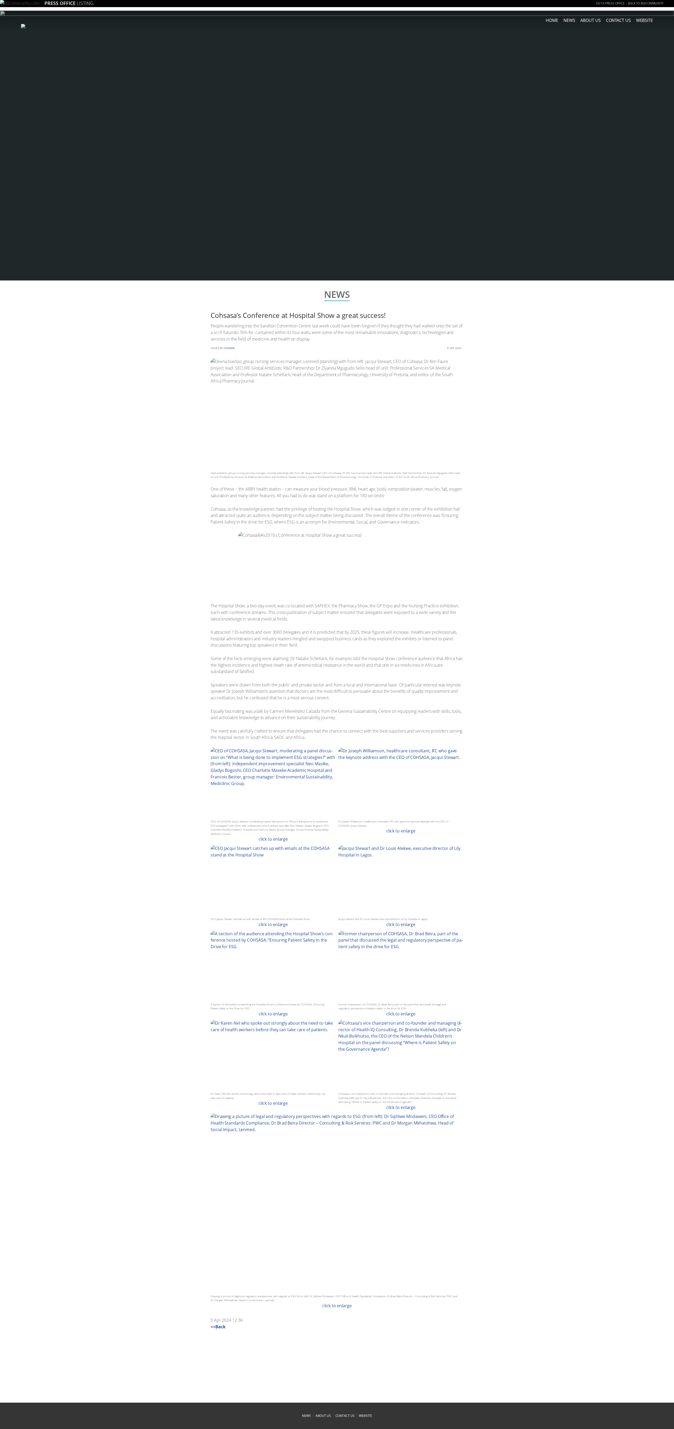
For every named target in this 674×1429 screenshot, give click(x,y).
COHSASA (229, 348)
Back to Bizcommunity (645, 3)
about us (590, 20)
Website (644, 20)
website (365, 1415)
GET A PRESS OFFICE (610, 3)
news (569, 20)
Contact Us (618, 20)
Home (552, 20)
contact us (345, 1415)
